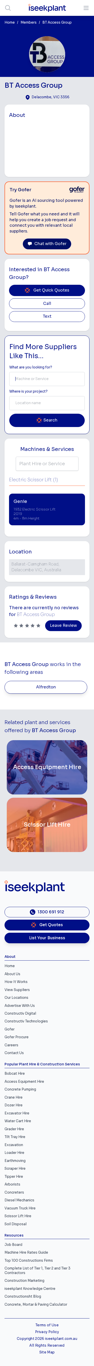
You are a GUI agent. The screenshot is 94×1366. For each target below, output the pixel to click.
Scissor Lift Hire (18, 1216)
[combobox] (47, 379)
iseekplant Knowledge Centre (30, 1289)
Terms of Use (47, 1325)
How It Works (16, 982)
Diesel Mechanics (19, 1200)
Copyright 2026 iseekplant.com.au (47, 1339)
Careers (11, 1045)
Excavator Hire (17, 1113)
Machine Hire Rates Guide (26, 1252)
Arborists (12, 1184)
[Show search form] (8, 8)
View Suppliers (17, 990)
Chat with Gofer (50, 243)
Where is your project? (28, 391)
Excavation (14, 1145)
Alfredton (46, 687)
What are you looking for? (30, 367)
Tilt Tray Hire (15, 1137)
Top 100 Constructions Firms (29, 1260)
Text (47, 316)
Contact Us (14, 1053)
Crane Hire (14, 1097)
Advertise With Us (20, 1006)
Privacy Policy (47, 1332)
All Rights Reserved (46, 1345)
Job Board (13, 1245)
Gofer (10, 1029)
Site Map (47, 1352)
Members (29, 22)
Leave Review (63, 625)
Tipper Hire (14, 1176)
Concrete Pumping (20, 1089)
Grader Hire (14, 1129)
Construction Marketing (24, 1281)
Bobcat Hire (15, 1073)
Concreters (14, 1192)
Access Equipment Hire (24, 1081)
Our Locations (16, 998)
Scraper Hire (15, 1168)
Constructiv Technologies (26, 1021)
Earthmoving (15, 1161)
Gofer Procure (17, 1037)
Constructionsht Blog (23, 1296)
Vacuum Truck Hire (20, 1208)
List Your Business (47, 937)
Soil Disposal (16, 1224)
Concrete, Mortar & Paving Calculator (36, 1304)
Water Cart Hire (18, 1121)
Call (47, 303)
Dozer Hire (14, 1105)
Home (10, 22)
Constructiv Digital (20, 1013)
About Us (12, 974)
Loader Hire (14, 1153)
